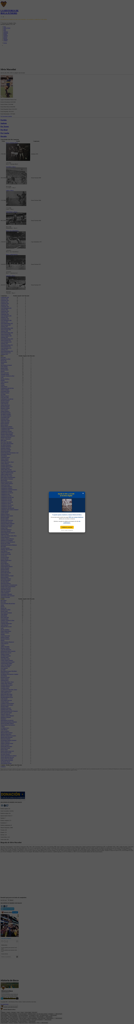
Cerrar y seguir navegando (67, 530)
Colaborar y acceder (67, 527)
